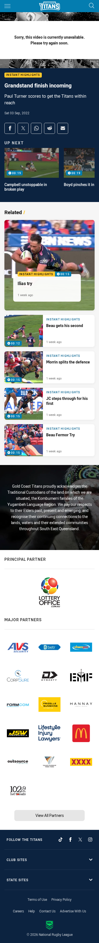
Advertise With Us (73, 911)
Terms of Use (37, 899)
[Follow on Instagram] (90, 839)
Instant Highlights (23, 75)
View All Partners (49, 815)
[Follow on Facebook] (70, 839)
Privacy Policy (61, 899)
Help (31, 911)
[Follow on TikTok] (60, 839)
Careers (18, 911)
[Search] (92, 5)
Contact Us (47, 911)
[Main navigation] (7, 6)
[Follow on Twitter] (80, 839)
